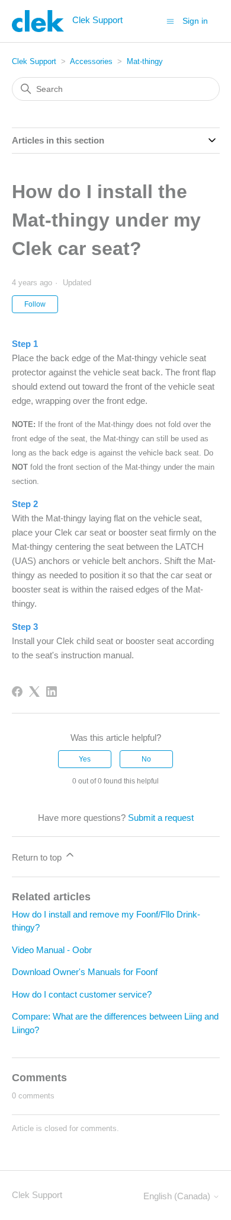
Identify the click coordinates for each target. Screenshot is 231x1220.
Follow (35, 304)
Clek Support (34, 61)
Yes (85, 759)
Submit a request (161, 818)
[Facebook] (17, 691)
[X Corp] (34, 691)
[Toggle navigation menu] (170, 20)
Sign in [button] (195, 21)
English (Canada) (178, 1196)
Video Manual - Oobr (52, 950)
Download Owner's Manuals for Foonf (85, 972)
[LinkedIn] (51, 691)
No (146, 759)
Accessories (91, 61)
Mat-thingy (145, 61)
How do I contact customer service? (82, 994)
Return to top (38, 857)
